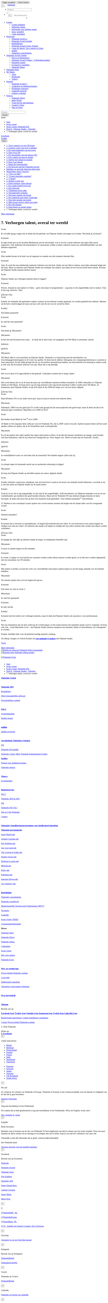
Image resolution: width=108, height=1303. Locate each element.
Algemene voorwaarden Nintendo (15, 986)
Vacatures (5, 910)
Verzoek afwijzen (8, 1147)
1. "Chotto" (11, 179)
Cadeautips (5, 946)
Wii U (3, 709)
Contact (4, 816)
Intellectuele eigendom (10, 982)
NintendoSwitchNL (9, 1263)
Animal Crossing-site (10, 839)
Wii (2, 745)
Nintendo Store (7, 933)
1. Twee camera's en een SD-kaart (20, 145)
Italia (8, 1057)
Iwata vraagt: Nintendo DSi (17, 127)
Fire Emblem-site (8, 843)
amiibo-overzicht (8, 732)
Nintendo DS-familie (9, 749)
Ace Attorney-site (8, 884)
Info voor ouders (8, 955)
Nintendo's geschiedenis (11, 897)
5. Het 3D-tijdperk (14, 205)
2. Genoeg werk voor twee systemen (21, 148)
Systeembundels (7, 714)
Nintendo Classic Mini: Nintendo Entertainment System (24, 754)
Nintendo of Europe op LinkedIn (14, 1295)
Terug (3, 643)
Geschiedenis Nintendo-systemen (15, 740)
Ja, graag (16, 1115)
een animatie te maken (46, 638)
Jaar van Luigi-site (8, 848)
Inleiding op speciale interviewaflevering (23, 169)
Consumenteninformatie (11, 924)
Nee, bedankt (7, 1115)
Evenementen (6, 781)
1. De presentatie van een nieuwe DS (21, 155)
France (9, 1055)
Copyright (5, 977)
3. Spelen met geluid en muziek (19, 160)
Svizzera (9, 1073)
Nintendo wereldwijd (10, 901)
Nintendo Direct (7, 937)
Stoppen (4, 1099)
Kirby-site (5, 870)
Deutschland (11, 1050)
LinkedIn (5, 915)
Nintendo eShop (8, 942)
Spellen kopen (7, 718)
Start (8, 122)
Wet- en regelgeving (10, 969)
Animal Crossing (8, 1190)
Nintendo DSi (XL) (9, 808)
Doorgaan (12, 1099)
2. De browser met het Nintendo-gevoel (22, 167)
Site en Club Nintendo (10, 812)
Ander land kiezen (11, 1018)
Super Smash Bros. (9, 1185)
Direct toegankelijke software (13, 696)
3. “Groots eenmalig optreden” (19, 176)
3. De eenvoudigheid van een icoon (21, 150)
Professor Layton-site (10, 861)
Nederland (10, 1059)
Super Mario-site (8, 834)
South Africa (11, 1078)
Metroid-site (6, 866)
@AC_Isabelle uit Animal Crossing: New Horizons (22, 1226)
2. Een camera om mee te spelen (19, 157)
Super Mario (6, 1194)
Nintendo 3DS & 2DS (10, 799)
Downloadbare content (10, 700)
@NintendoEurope (9, 1217)
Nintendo (5, 1163)
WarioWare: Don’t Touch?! (17, 171)
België (9, 1045)
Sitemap (4, 1004)
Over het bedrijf (8, 995)
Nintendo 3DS (7, 687)
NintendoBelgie (7, 1258)
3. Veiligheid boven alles (16, 190)
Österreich (10, 1062)
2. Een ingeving (12, 188)
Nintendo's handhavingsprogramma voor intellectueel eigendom (29, 825)
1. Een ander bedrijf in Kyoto (18, 186)
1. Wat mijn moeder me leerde (18, 195)
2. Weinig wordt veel (15, 181)
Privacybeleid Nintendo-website (14, 973)
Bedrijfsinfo (6, 893)
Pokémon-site (6, 875)
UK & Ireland (12, 1076)
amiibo (4, 727)
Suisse (9, 1071)
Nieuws (4, 776)
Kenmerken (6, 691)
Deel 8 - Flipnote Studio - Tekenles (20, 129)
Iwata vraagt (11, 124)
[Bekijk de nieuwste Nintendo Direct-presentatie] (22, 650)
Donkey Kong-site (8, 857)
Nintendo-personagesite (11, 830)
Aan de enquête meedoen (26, 1147)
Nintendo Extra (7, 960)
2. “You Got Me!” (13, 174)
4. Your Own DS (13, 152)
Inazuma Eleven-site (9, 879)
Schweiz (9, 1069)
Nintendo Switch (8, 678)
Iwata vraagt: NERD (9, 919)
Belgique (10, 1048)
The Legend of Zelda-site (11, 852)
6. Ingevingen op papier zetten (18, 207)
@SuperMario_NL (9, 1222)
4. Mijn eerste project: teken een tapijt (21, 202)
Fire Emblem (6, 1176)
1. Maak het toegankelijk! (17, 164)
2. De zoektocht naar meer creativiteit (21, 197)
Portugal (9, 1066)
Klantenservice (7, 790)
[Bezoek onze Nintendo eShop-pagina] (17, 652)
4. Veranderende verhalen (17, 193)
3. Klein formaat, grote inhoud (18, 183)
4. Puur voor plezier (14, 162)
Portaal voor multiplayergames (13, 763)
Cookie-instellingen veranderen (35, 1018)
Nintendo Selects (8, 767)
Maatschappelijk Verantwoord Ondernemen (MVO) (22, 906)
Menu (4, 141)
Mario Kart (5, 1199)
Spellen (4, 758)
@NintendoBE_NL (9, 1213)
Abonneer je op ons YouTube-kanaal (16, 1240)
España (9, 1052)
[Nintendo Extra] (8, 657)
